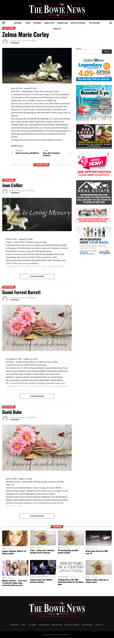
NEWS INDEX (18, 23)
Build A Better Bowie (78, 23)
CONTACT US (57, 29)
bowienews (15, 43)
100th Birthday (94, 23)
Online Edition (49, 23)
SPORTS (28, 23)
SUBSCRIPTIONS (62, 23)
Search (78, 49)
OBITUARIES (37, 23)
